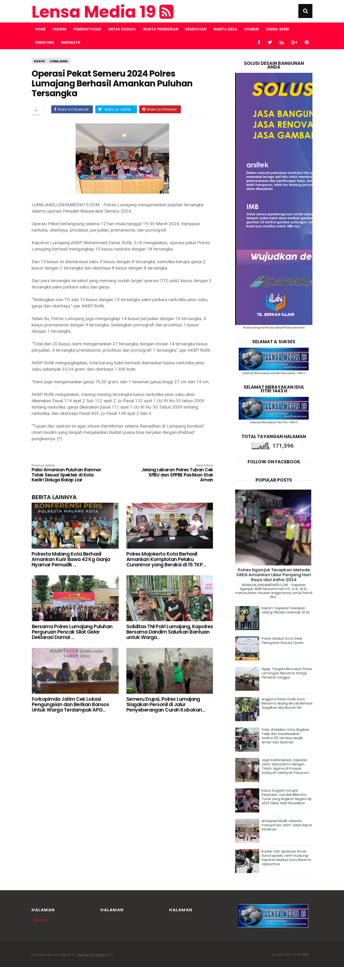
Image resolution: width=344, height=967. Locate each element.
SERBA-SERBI (277, 29)
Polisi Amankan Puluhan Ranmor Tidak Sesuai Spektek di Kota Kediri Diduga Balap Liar (66, 473)
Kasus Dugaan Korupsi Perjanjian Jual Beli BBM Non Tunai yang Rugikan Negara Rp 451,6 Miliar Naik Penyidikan (287, 796)
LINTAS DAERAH (122, 29)
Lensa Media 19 (95, 12)
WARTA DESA (225, 29)
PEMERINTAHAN (87, 29)
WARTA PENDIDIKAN (160, 29)
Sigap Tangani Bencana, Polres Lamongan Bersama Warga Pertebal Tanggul (287, 673)
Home (40, 29)
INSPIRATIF (71, 42)
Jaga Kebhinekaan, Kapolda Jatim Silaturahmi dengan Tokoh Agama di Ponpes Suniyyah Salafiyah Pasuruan (285, 766)
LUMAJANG (59, 61)
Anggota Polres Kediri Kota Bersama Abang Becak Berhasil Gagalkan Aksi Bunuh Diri (287, 703)
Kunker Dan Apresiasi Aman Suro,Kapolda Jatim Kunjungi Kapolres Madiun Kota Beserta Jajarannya (286, 857)
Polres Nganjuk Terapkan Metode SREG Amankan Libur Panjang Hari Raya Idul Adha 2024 (273, 575)
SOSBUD (251, 29)
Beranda (40, 920)
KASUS (39, 61)
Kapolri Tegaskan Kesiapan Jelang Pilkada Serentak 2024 (286, 610)
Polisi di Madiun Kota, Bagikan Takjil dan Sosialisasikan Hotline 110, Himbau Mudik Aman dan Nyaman (285, 736)
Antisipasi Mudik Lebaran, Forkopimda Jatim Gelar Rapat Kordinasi (287, 825)
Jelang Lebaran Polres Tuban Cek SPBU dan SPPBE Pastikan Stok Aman (177, 473)
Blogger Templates (92, 954)
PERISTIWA (44, 42)
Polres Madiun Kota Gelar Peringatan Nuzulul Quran (283, 640)
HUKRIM (59, 29)
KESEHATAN (195, 29)
